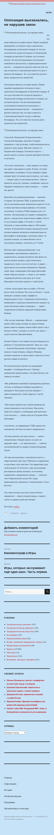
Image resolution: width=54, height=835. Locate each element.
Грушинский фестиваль (17, 638)
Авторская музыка (12, 796)
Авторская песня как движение (20, 628)
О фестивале (10, 783)
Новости (24, 513)
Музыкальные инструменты (19, 645)
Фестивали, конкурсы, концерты (21, 659)
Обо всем (11, 652)
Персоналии (12, 656)
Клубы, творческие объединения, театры (24, 642)
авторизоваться (10, 534)
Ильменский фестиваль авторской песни (18, 816)
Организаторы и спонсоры (16, 808)
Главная (8, 777)
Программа (9, 802)
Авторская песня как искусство (20, 631)
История (8, 790)
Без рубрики (12, 635)
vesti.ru (16, 506)
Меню (49, 12)
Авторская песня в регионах (19, 624)
